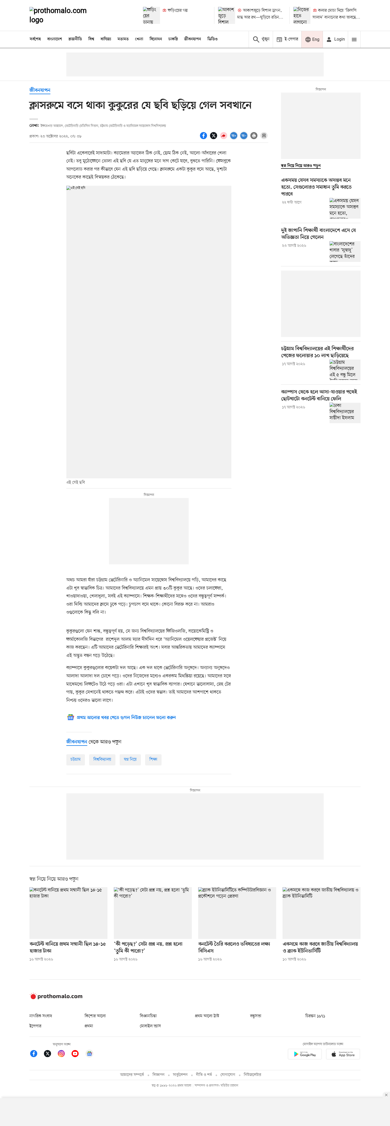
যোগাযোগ (227, 1074)
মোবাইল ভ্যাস (150, 1026)
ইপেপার (35, 1026)
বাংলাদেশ (54, 39)
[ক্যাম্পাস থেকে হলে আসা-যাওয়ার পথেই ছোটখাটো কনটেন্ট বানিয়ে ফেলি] (345, 412)
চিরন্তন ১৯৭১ (315, 1016)
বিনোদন (156, 39)
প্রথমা (89, 1026)
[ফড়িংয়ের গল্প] (151, 15)
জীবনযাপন (192, 39)
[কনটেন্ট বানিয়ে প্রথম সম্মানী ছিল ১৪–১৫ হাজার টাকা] (68, 913)
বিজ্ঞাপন (158, 1074)
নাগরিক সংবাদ (40, 1016)
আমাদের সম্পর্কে (132, 1074)
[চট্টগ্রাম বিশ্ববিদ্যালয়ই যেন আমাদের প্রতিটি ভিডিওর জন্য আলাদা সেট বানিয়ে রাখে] (345, 370)
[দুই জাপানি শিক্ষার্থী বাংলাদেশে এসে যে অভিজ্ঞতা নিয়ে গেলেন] (345, 251)
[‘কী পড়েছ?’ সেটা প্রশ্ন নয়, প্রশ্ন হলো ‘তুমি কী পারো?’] (153, 913)
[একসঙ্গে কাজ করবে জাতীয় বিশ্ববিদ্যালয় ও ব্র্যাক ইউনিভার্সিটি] (322, 913)
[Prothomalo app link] (304, 1055)
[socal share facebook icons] (204, 138)
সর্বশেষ (35, 39)
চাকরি (173, 39)
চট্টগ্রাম (76, 760)
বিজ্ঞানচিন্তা (148, 1016)
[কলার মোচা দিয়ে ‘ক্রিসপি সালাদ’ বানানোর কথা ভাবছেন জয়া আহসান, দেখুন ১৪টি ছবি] (301, 15)
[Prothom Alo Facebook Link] (36, 1054)
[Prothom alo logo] (56, 998)
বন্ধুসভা (255, 1016)
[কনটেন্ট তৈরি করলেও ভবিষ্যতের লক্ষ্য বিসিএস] (237, 913)
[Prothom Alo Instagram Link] (64, 1054)
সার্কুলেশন (180, 1074)
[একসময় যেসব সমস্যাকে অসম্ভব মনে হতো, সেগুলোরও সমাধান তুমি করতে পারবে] (345, 208)
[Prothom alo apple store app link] (343, 1055)
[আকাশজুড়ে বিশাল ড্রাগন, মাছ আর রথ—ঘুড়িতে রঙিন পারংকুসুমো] (226, 15)
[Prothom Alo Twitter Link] (50, 1054)
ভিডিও (212, 39)
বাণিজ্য (106, 39)
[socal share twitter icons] (214, 138)
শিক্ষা (153, 760)
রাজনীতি (75, 39)
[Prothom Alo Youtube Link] (78, 1054)
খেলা (139, 39)
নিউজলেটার (252, 1074)
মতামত (123, 39)
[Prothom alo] (65, 15)
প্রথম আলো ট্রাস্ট (207, 1016)
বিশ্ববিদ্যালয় (102, 760)
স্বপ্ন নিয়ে (130, 760)
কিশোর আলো (95, 1016)
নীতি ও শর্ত (204, 1074)
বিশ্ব (91, 39)
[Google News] (89, 1054)
